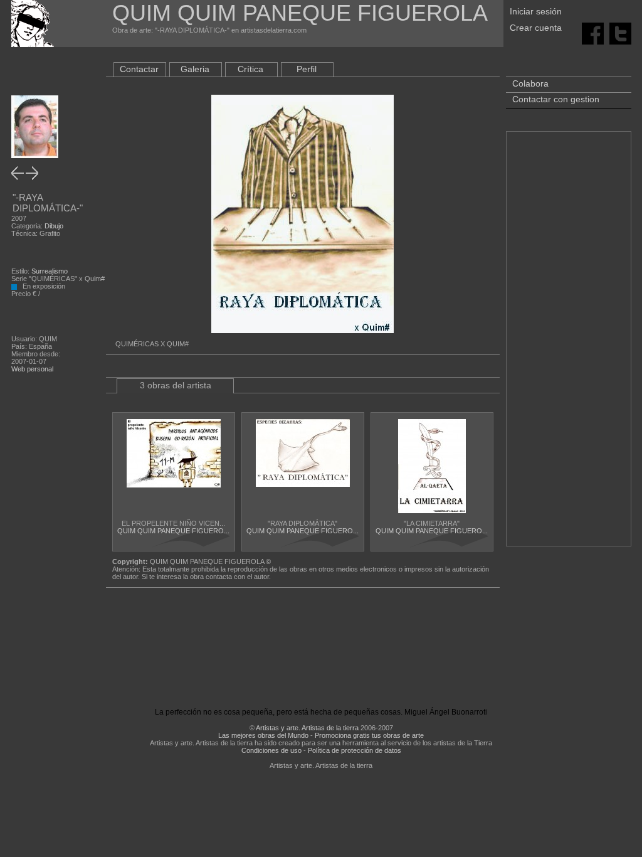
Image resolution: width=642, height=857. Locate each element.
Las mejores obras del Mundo (263, 735)
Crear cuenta (536, 28)
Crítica (250, 69)
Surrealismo (49, 271)
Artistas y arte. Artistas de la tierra (307, 728)
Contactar (139, 69)
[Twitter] (620, 32)
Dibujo (54, 226)
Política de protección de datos (354, 750)
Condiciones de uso (271, 750)
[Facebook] (593, 32)
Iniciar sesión (536, 11)
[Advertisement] (568, 345)
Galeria (195, 69)
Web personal (32, 369)
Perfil (307, 69)
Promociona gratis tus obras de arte (369, 735)
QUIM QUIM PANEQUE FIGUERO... (173, 531)
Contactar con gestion (555, 99)
